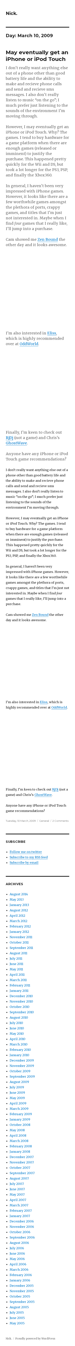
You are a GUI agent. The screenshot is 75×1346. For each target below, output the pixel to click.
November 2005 (22, 1291)
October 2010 (19, 1007)
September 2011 (21, 948)
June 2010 (17, 1028)
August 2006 (19, 1243)
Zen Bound (48, 239)
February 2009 (21, 1114)
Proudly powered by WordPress (35, 1338)
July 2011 (16, 958)
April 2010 (17, 1039)
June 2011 (16, 964)
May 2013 (17, 899)
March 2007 (19, 1205)
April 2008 (18, 1135)
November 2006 (22, 1227)
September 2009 (22, 1076)
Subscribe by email (24, 862)
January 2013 (19, 905)
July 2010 (16, 1023)
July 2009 (17, 1087)
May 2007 (17, 1194)
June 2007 (17, 1189)
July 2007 (17, 1184)
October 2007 (20, 1168)
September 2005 (22, 1302)
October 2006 (20, 1232)
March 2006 (19, 1269)
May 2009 (17, 1098)
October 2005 (20, 1296)
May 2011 (16, 969)
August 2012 (19, 910)
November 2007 (22, 1162)
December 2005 (22, 1286)
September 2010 (22, 1012)
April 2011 (17, 975)
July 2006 (17, 1248)
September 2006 (22, 1237)
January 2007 (20, 1216)
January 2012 (19, 932)
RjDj (9, 437)
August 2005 (19, 1307)
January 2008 (20, 1151)
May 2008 (17, 1130)
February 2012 (20, 926)
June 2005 (17, 1318)
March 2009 (19, 1109)
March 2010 (19, 1044)
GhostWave (16, 443)
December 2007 (22, 1157)
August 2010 (19, 1017)
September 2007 (22, 1173)
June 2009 (17, 1092)
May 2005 (17, 1323)
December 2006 (22, 1221)
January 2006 (20, 1280)
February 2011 (20, 985)
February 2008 (21, 1146)
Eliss (51, 333)
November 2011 (21, 937)
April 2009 (18, 1103)
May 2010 (17, 1034)
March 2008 (19, 1141)
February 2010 (20, 1050)
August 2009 (19, 1082)
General (44, 820)
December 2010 (21, 996)
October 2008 (20, 1125)
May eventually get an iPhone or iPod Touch (37, 55)
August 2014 (19, 894)
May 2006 (17, 1259)
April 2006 (18, 1264)
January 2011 (19, 991)
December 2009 (22, 1060)
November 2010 (21, 1001)
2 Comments (60, 820)
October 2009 (20, 1071)
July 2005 (17, 1312)
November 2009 (22, 1066)
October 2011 (19, 942)
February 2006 (21, 1275)
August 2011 (18, 953)
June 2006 (17, 1253)
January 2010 (19, 1055)
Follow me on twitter (26, 852)
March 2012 (18, 921)
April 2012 (17, 916)
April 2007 (18, 1200)
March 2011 (18, 980)
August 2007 (19, 1178)
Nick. (11, 13)
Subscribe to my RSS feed (29, 857)
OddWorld (29, 344)
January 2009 (20, 1119)
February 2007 (21, 1210)
